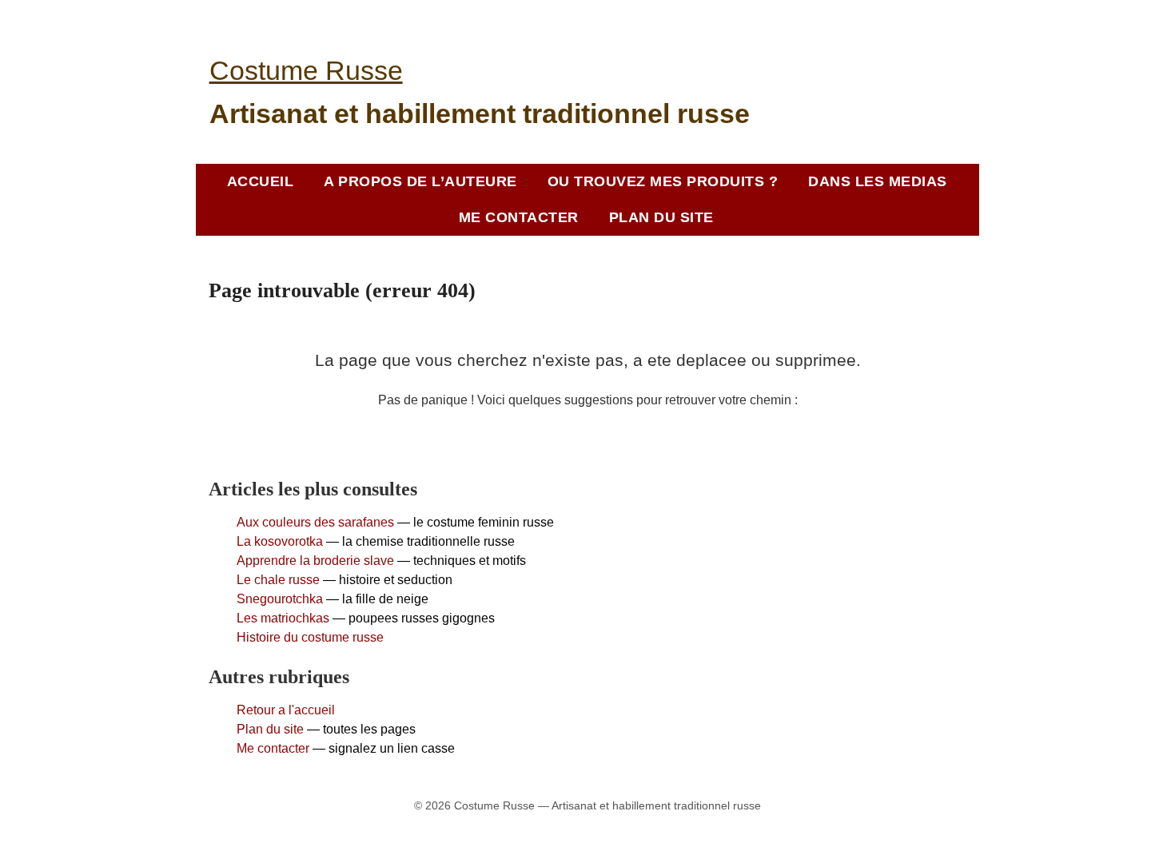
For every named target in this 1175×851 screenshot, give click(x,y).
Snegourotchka (280, 599)
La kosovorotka (280, 541)
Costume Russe (306, 70)
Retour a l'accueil (286, 710)
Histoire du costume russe (310, 637)
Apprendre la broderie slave (315, 560)
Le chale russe (278, 580)
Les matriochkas (283, 618)
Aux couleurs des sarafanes (315, 522)
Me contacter (273, 748)
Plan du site (270, 729)
